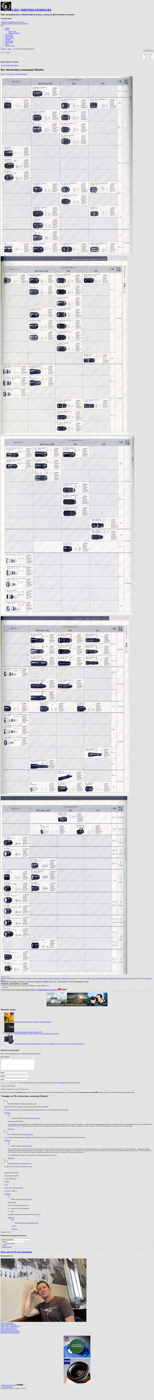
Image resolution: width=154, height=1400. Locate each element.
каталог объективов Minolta (99, 978)
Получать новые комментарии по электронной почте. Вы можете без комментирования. (49, 1082)
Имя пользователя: (8, 1239)
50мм (84, 978)
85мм (88, 978)
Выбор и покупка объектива (51, 978)
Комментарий (5, 1056)
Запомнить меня (9, 1243)
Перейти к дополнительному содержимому (14, 23)
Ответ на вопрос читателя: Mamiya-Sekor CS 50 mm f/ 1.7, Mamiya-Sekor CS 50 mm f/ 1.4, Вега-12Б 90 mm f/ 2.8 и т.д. (49, 1044)
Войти (4, 1245)
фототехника (72, 978)
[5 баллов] (27, 985)
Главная (3, 49)
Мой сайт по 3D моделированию (16, 1252)
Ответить (7, 1113)
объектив (111, 978)
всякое (10, 49)
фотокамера (118, 978)
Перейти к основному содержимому (12, 22)
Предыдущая (5, 65)
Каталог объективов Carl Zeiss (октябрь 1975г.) (28, 1032)
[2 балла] (9, 985)
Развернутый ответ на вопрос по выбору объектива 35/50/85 (32, 1022)
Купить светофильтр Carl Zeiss (10, 1331)
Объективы (64, 978)
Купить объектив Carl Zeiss (9, 1329)
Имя (2, 1073)
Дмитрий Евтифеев (21, 74)
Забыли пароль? (7, 1247)
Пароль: (4, 1241)
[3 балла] (15, 985)
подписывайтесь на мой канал (47, 990)
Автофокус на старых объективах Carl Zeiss (45, 1033)
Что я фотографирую (7, 1323)
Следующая (15, 65)
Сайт (2, 1079)
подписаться (62, 1082)
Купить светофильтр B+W (9, 1328)
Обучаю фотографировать (8, 1324)
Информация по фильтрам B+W (10, 1332)
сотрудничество (15, 1326)
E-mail (3, 1076)
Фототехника (127, 978)
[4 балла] (21, 985)
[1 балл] (3, 985)
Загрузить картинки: (7, 1089)
